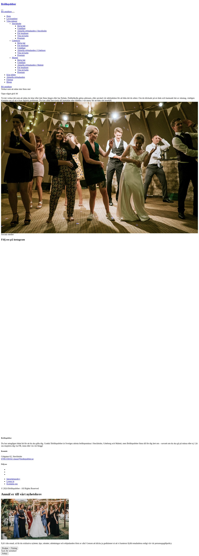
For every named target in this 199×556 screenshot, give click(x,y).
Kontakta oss (12, 484)
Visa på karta (22, 36)
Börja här (21, 26)
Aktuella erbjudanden (15, 77)
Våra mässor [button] (11, 21)
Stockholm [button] (16, 23)
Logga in (10, 481)
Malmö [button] (15, 58)
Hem (8, 16)
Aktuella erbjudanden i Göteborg (31, 50)
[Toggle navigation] (13, 12)
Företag (9, 79)
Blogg (9, 82)
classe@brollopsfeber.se (23, 459)
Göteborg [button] (16, 40)
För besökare (22, 33)
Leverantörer (11, 18)
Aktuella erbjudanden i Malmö (30, 65)
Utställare (21, 28)
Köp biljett (11, 75)
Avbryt (4, 553)
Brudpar (5, 548)
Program (21, 38)
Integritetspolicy (13, 479)
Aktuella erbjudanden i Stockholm (32, 31)
